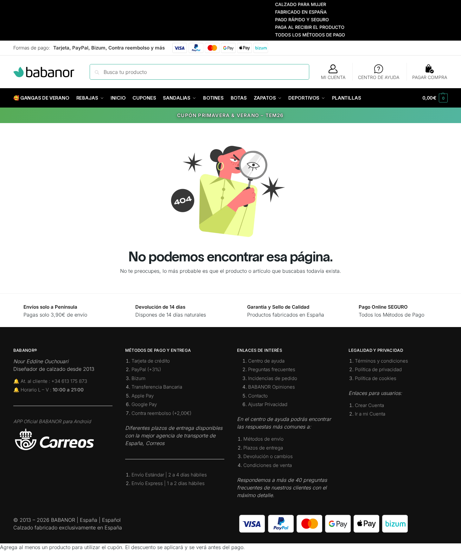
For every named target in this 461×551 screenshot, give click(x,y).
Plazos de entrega (263, 448)
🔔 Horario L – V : (48, 390)
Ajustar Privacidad (267, 404)
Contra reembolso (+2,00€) (161, 413)
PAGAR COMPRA (429, 77)
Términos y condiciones (381, 361)
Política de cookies (375, 378)
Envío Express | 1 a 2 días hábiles (168, 483)
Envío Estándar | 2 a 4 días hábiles (169, 475)
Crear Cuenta (369, 405)
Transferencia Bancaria (156, 387)
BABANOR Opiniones (271, 387)
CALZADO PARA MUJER (292, 4)
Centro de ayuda (266, 361)
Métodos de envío (263, 439)
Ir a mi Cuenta (370, 414)
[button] (435, 98)
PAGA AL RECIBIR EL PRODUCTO (301, 27)
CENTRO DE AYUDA (378, 77)
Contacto (258, 396)
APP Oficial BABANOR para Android (52, 421)
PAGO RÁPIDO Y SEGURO (294, 19)
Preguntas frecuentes (271, 369)
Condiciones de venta (267, 465)
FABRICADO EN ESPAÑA (293, 12)
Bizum (138, 378)
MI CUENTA (333, 77)
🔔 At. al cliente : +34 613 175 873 (50, 381)
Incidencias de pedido (272, 378)
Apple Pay (142, 396)
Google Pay (144, 404)
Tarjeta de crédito (150, 361)
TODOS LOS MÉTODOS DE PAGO (302, 34)
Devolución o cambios (268, 456)
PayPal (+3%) (146, 369)
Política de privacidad (378, 369)
